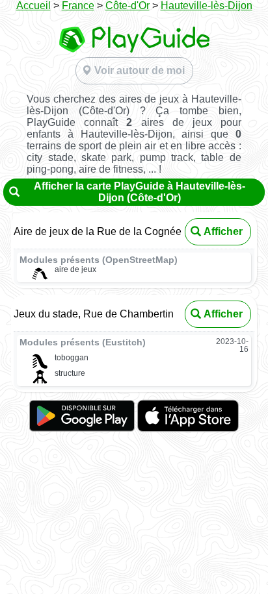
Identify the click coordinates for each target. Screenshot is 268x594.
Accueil (33, 5)
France (78, 5)
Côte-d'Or (127, 5)
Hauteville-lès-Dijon (206, 5)
